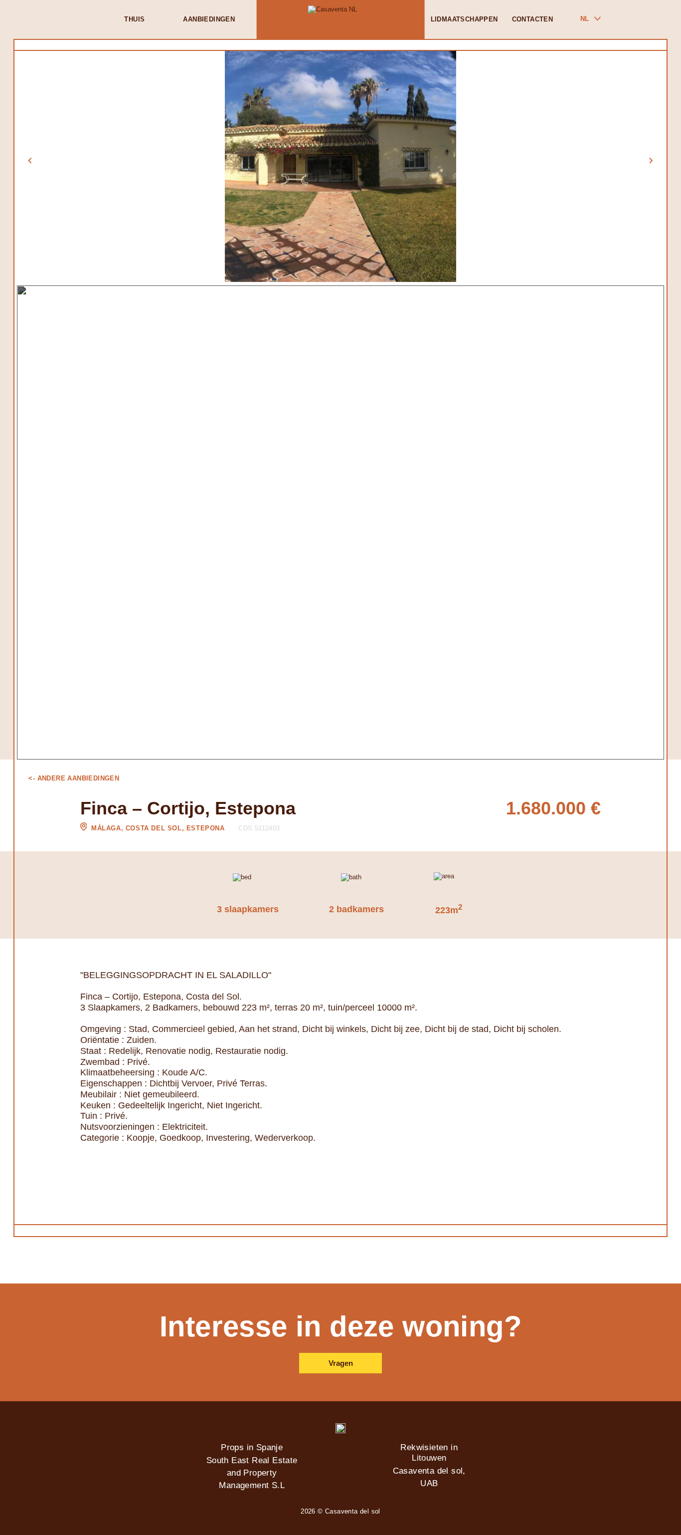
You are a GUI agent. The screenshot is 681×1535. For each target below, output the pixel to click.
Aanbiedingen (209, 19)
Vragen (341, 1363)
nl (584, 18)
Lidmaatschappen (464, 19)
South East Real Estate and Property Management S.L (252, 1472)
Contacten (532, 19)
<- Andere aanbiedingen (73, 778)
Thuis (134, 19)
